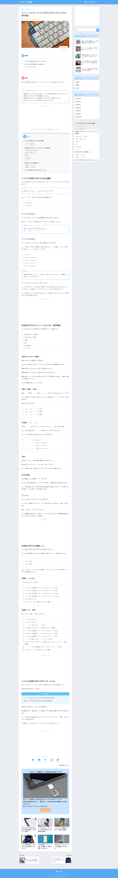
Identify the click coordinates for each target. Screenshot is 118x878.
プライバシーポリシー (63, 874)
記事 (85, 2)
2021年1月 (78, 113)
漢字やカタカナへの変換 (31, 150)
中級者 (77, 85)
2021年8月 (78, 98)
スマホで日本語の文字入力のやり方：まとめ (35, 170)
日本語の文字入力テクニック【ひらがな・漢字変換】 (37, 148)
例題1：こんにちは (30, 165)
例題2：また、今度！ (31, 167)
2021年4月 (78, 104)
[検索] (97, 30)
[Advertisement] (45, 117)
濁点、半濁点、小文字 (31, 152)
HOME (60, 871)
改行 (27, 156)
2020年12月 (78, 117)
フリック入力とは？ (30, 145)
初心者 (67, 765)
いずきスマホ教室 (26, 2)
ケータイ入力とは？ (30, 143)
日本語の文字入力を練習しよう (32, 163)
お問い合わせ (92, 2)
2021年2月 (78, 110)
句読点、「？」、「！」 (31, 154)
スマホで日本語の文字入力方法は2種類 (34, 140)
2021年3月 (78, 107)
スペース (28, 159)
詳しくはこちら (45, 809)
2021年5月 (78, 101)
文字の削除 (28, 158)
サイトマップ (53, 874)
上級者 (77, 82)
